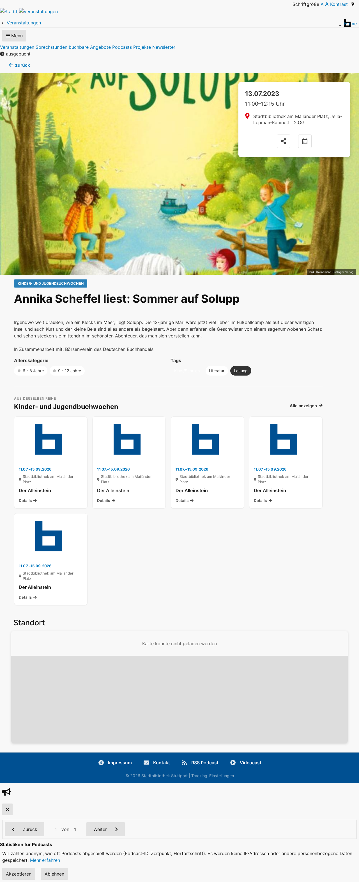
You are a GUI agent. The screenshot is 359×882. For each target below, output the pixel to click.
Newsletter (163, 47)
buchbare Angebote (90, 47)
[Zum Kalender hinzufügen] (305, 141)
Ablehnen (54, 874)
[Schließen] (7, 809)
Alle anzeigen (303, 405)
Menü (16, 35)
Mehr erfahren (45, 860)
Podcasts (122, 47)
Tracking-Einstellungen (212, 775)
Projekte (142, 47)
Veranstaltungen (17, 47)
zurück (22, 65)
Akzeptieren (18, 874)
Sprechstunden (51, 47)
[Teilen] (283, 141)
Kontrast (340, 4)
